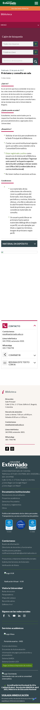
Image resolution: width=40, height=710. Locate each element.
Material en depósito (15, 243)
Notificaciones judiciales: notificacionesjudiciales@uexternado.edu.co (19, 551)
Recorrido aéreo (8, 601)
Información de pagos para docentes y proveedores (17, 653)
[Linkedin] (19, 616)
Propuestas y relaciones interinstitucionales (19, 559)
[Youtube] (14, 616)
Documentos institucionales (16, 491)
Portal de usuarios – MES (13, 641)
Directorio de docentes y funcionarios (17, 547)
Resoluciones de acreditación (13, 495)
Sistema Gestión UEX (10, 661)
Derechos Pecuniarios (11, 501)
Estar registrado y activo (16, 153)
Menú (3, 25)
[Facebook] (4, 616)
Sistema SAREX (8, 658)
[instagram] (12, 449)
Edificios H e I (7, 604)
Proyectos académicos (11, 498)
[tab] (19, 363)
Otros (4, 508)
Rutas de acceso (8, 591)
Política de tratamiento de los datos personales (20, 513)
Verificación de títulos (10, 565)
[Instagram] (24, 616)
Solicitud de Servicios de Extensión (15, 562)
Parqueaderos (7, 594)
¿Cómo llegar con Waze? (11, 486)
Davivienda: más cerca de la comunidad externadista (17, 677)
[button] (35, 3)
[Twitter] (9, 616)
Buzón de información (10, 544)
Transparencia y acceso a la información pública (20, 516)
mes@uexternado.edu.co (12, 334)
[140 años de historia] (34, 698)
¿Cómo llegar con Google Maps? (14, 483)
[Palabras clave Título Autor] (20, 52)
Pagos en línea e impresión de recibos (17, 665)
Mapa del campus (9, 598)
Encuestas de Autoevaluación (13, 649)
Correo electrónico (9, 646)
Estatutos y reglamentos (11, 505)
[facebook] (7, 449)
